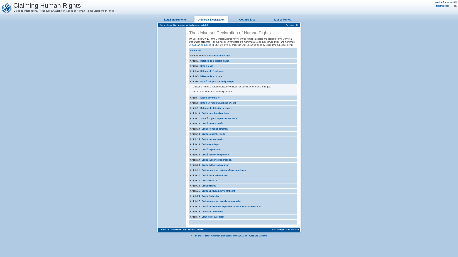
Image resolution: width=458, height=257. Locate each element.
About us (164, 229)
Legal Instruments (175, 19)
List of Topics (282, 19)
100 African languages (200, 45)
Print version (189, 229)
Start (175, 25)
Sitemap (200, 229)
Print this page (442, 6)
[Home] (6, 7)
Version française (444, 2)
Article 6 (204, 25)
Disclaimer (176, 229)
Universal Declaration (211, 19)
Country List (247, 19)
